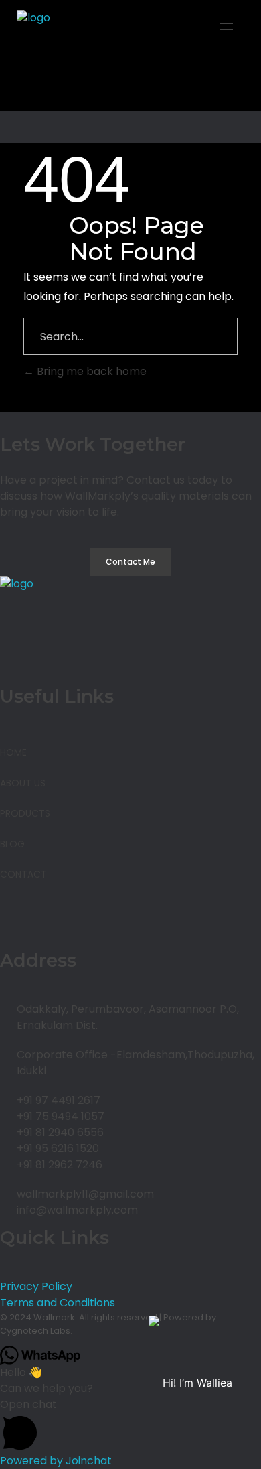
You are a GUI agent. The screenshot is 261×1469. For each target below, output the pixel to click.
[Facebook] (16, 919)
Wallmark (54, 1317)
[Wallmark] (134, 60)
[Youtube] (89, 919)
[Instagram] (53, 919)
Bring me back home (90, 371)
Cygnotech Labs (35, 1330)
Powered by (56, 1460)
